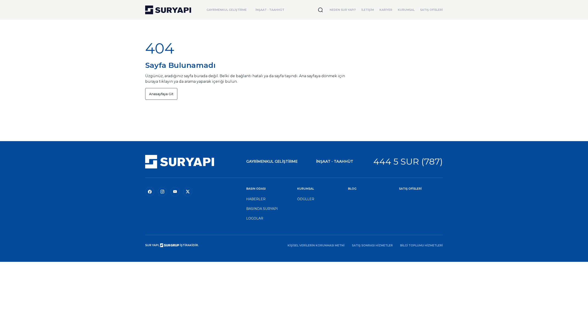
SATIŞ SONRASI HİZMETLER (372, 245)
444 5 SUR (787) (408, 161)
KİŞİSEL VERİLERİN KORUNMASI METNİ (316, 245)
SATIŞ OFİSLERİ (431, 9)
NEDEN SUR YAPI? (343, 9)
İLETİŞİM (367, 9)
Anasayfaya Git (161, 94)
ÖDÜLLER (305, 199)
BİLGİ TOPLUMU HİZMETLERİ (421, 245)
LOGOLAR (254, 218)
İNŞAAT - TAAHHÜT (269, 9)
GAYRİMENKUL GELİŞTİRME (226, 9)
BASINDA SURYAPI (262, 209)
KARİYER (385, 9)
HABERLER (256, 199)
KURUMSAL (406, 9)
